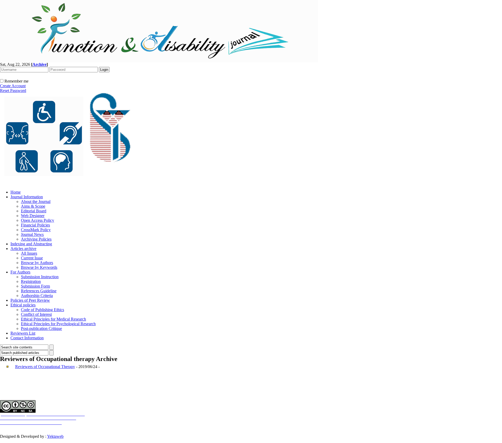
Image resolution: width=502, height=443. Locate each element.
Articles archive (23, 248)
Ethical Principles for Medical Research (53, 319)
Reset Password (13, 90)
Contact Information (27, 338)
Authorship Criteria (37, 295)
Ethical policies (23, 305)
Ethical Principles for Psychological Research (58, 324)
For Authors (20, 272)
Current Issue (32, 258)
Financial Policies (35, 225)
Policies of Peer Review (30, 300)
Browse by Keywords (39, 267)
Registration (31, 281)
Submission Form (35, 286)
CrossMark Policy (36, 230)
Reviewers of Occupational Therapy (45, 366)
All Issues (29, 253)
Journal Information (26, 197)
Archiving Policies (36, 239)
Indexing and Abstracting (31, 244)
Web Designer (32, 215)
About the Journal (35, 201)
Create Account (13, 86)
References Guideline (38, 291)
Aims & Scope (33, 206)
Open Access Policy (37, 220)
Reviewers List (22, 333)
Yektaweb (55, 436)
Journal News (32, 234)
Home (15, 192)
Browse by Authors (37, 262)
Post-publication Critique (41, 328)
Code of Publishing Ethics (42, 309)
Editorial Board (33, 211)
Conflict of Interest (36, 314)
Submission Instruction (40, 277)
